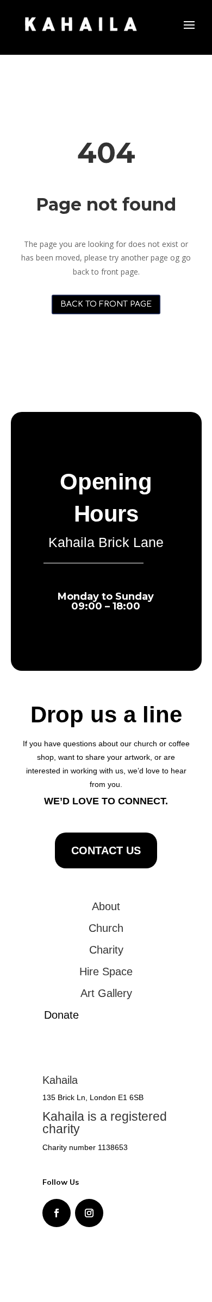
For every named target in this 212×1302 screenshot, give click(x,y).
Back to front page (106, 304)
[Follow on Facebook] (56, 1213)
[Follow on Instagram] (89, 1213)
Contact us (106, 850)
